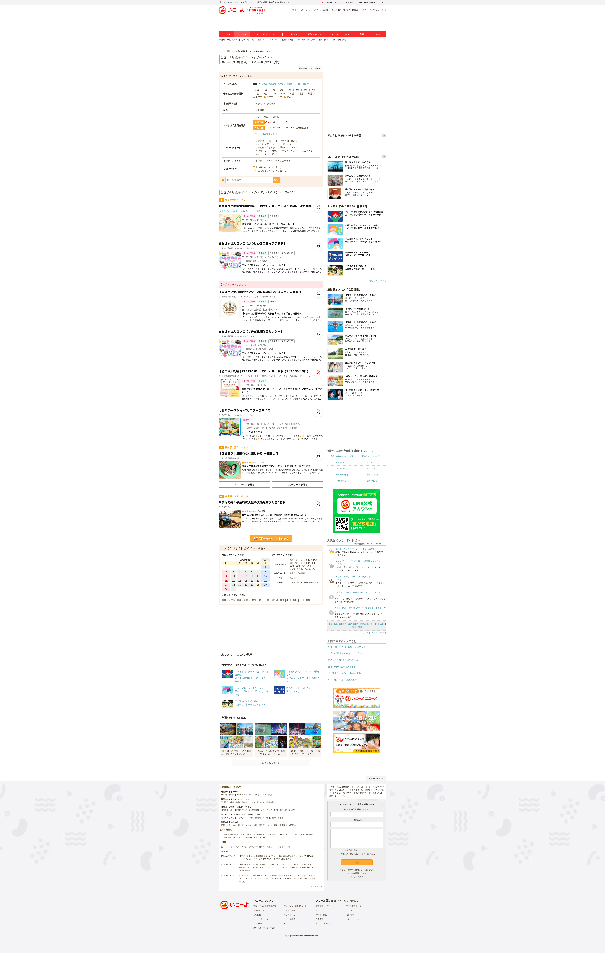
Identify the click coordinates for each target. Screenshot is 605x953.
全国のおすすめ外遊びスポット (343, 680)
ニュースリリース (260, 919)
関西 (298, 40)
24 (233, 585)
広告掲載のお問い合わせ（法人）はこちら (357, 854)
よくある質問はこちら (356, 873)
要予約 (258, 103)
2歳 (273, 90)
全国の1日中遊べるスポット (342, 666)
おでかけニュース (340, 34)
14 (258, 576)
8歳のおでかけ (342, 481)
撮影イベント (288, 144)
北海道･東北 (268, 83)
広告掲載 (257, 915)
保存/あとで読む (348, 2)
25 (239, 585)
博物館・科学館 (261, 818)
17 (233, 580)
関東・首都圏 (228, 600)
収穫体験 (261, 802)
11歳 (283, 93)
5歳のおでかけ (372, 468)
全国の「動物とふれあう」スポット (345, 653)
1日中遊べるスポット (377, 10)
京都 (308, 40)
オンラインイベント (266, 34)
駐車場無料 (254, 810)
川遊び (292, 810)
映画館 (250, 818)
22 (265, 580)
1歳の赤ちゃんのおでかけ (372, 456)
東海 (272, 40)
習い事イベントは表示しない (269, 167)
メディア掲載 (289, 919)
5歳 (297, 90)
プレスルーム (289, 915)
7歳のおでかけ (372, 475)
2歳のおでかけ (342, 462)
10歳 (273, 93)
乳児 (301, 93)
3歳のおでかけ (372, 462)
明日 (266, 116)
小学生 (258, 97)
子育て (363, 34)
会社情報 (350, 915)
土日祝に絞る (302, 127)
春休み (334, 10)
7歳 (313, 90)
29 (265, 585)
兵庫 (313, 40)
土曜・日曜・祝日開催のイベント (304, 582)
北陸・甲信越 (287, 40)
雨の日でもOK (345, 10)
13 (252, 576)
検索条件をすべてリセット (310, 68)
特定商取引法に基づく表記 (264, 928)
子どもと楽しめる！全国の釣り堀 (344, 673)
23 (226, 585)
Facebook (257, 924)
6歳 (305, 90)
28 (258, 585)
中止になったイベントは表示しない (273, 170)
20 (252, 580)
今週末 (275, 116)
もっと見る (315, 886)
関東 (243, 40)
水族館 (280, 818)
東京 (248, 40)
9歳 (265, 93)
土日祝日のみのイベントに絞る (271, 538)
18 (239, 580)
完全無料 (259, 110)
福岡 (344, 40)
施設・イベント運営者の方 (264, 906)
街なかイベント (289, 151)
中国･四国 (302, 83)
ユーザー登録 (226, 847)
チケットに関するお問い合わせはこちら (357, 870)
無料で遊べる (242, 810)
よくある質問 (289, 910)
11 (240, 576)
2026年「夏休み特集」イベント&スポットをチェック (243, 834)
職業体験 (270, 802)
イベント (242, 34)
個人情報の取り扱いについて (357, 850)
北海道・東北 (225, 40)
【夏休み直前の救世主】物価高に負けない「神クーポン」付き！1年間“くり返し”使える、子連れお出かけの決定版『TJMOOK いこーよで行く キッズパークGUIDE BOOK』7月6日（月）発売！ (278, 867)
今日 (257, 116)
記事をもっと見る (271, 762)
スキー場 (236, 825)
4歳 (289, 90)
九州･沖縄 (357, 627)
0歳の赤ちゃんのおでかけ (342, 456)
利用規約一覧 (259, 910)
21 (258, 580)
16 (226, 580)
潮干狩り (262, 825)
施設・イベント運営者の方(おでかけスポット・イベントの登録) (263, 847)
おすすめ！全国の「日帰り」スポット (347, 646)
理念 (317, 910)
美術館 (273, 818)
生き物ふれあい (290, 141)
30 (226, 589)
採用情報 (319, 919)
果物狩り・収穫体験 (288, 825)
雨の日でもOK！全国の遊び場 (343, 660)
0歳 (257, 90)
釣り (251, 795)
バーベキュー (242, 795)
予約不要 (271, 103)
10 (233, 576)
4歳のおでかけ (342, 468)
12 (246, 576)
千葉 (259, 40)
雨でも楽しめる (227, 818)
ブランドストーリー (354, 906)
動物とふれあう (359, 10)
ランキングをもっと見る (374, 633)
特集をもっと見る (377, 280)
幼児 (310, 93)
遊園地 (224, 795)
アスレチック (266, 810)
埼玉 (264, 40)
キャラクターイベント (266, 154)
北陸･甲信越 (360, 623)
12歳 (292, 93)
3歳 (281, 90)
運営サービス (321, 915)
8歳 (257, 93)
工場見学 (225, 802)
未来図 (349, 910)
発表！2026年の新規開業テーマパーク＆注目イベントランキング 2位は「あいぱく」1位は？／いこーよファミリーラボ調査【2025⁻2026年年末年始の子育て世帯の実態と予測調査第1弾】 (278, 878)
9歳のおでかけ (372, 481)
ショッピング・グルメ (266, 144)
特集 (378, 34)
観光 (270, 795)
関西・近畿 (242, 600)
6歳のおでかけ (342, 475)
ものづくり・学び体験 (266, 151)
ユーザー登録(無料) (366, 2)
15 (265, 576)
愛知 (276, 40)
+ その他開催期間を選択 (265, 134)
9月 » (265, 559)
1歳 (265, 90)
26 (246, 585)
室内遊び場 (241, 818)
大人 (289, 97)
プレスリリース (352, 919)
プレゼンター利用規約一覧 (295, 906)
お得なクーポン (227, 810)
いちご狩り (273, 825)
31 (233, 589)
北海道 (235, 40)
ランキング (291, 34)
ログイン (381, 2)
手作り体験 (235, 802)
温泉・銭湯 (225, 825)
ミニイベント (308, 151)
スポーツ (273, 141)
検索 (276, 180)
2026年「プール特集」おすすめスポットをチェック (292, 834)
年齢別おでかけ (313, 34)
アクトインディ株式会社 (348, 901)
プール (263, 795)
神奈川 (253, 40)
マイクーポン (330, 2)
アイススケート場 (249, 825)
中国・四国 (323, 40)
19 (246, 580)
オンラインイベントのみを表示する (273, 160)
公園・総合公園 (280, 810)
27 (252, 585)
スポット (226, 34)
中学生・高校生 (274, 97)
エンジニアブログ (323, 924)
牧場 (257, 795)
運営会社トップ (322, 906)
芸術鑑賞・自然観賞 (265, 147)
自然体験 (259, 141)
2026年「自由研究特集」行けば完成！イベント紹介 (243, 837)
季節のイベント (287, 147)
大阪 (303, 40)
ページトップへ (377, 778)
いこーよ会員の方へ (356, 877)
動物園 (231, 795)
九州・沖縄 (336, 40)
